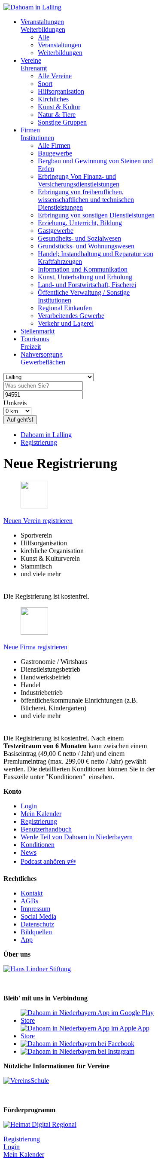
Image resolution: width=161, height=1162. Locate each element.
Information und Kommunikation (83, 269)
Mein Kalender (41, 813)
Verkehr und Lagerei (66, 323)
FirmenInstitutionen (37, 133)
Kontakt (32, 893)
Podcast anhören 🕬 (48, 861)
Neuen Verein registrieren (38, 520)
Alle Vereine (55, 76)
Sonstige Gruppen (62, 122)
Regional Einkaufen (65, 308)
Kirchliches (53, 99)
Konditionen (38, 844)
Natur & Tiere (57, 114)
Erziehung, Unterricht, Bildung (80, 222)
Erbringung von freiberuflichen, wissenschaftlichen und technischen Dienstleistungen (86, 199)
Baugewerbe (55, 153)
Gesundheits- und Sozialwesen (79, 238)
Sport (45, 83)
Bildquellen (36, 932)
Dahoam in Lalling (46, 434)
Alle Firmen (54, 145)
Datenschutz (37, 924)
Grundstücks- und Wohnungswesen (86, 246)
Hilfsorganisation (61, 91)
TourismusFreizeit (35, 342)
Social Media (38, 916)
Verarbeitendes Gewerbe (71, 315)
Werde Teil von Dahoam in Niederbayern (77, 837)
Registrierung (39, 442)
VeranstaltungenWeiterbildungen (43, 25)
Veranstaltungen (59, 45)
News (28, 852)
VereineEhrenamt (34, 64)
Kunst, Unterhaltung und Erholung (85, 277)
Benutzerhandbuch (46, 829)
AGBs (29, 901)
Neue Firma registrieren (35, 647)
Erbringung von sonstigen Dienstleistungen (96, 215)
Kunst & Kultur (59, 106)
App (27, 939)
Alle (43, 37)
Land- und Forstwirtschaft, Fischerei (87, 284)
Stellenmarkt (38, 331)
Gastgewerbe (55, 230)
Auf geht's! (20, 419)
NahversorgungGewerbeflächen (43, 358)
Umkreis (15, 403)
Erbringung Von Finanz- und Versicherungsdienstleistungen (78, 180)
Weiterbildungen (60, 52)
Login (29, 806)
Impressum (35, 908)
